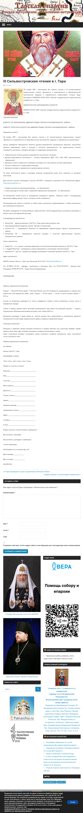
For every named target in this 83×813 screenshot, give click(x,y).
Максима (65, 714)
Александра (47, 717)
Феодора (69, 717)
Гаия (57, 711)
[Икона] (61, 685)
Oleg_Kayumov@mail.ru (11, 183)
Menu (9, 25)
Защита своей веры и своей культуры (60, 754)
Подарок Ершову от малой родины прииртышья (61, 474)
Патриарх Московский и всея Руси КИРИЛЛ (22, 614)
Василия (77, 717)
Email (6, 530)
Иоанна (50, 728)
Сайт (5, 537)
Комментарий (9, 493)
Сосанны (71, 708)
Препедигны (73, 714)
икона (61, 708)
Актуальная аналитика (56, 737)
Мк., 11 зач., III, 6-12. (71, 731)
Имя (5, 524)
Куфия (56, 717)
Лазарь (61, 782)
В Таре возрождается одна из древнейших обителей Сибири (26, 472)
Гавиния (75, 711)
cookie (61, 793)
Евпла (56, 708)
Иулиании (51, 725)
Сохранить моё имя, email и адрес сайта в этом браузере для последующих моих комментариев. (41, 545)
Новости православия (56, 650)
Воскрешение (50, 782)
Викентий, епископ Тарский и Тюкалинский (22, 677)
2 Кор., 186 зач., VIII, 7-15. (54, 731)
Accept (72, 802)
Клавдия (57, 714)
